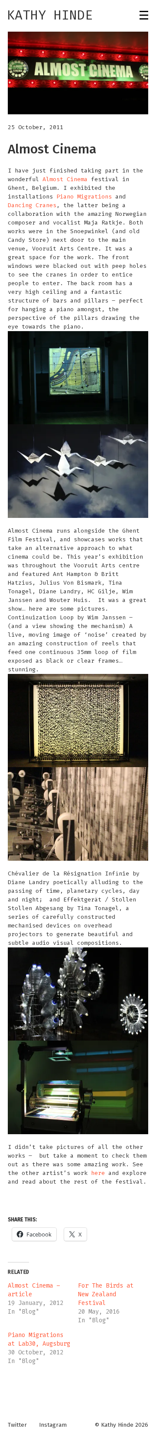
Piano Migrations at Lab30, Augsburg (39, 1339)
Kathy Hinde (50, 15)
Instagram (53, 1425)
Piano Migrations (84, 196)
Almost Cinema (65, 179)
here (98, 1173)
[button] (78, 73)
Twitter (17, 1425)
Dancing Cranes (32, 205)
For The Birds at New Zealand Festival (105, 1294)
